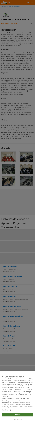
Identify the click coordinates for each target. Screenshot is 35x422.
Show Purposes (17, 419)
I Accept (17, 414)
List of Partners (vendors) (9, 410)
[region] (17, 396)
